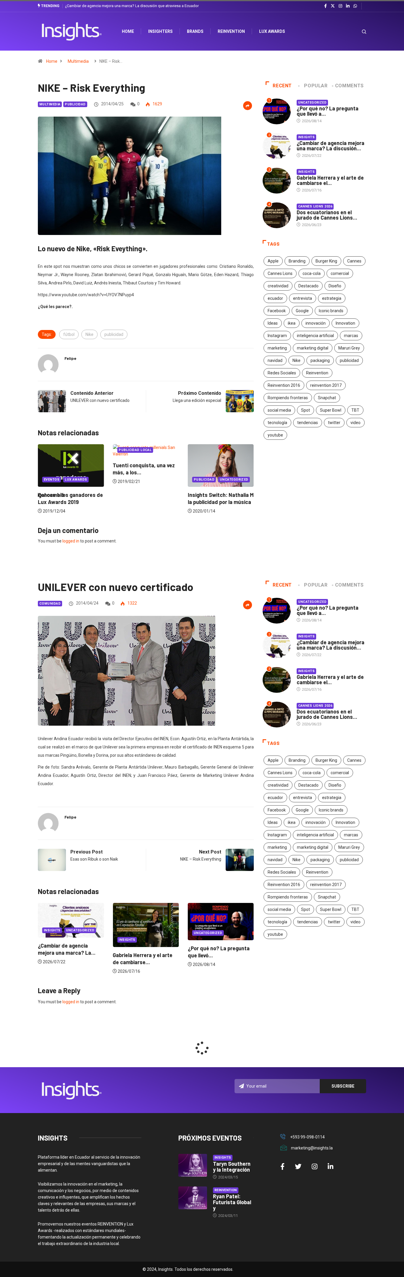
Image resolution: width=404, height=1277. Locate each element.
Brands (195, 31)
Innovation (345, 323)
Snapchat (327, 397)
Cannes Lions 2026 (315, 206)
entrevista (302, 298)
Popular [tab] (315, 85)
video (355, 422)
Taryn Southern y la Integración (232, 1166)
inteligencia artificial (315, 335)
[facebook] (325, 6)
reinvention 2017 (326, 385)
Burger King (326, 261)
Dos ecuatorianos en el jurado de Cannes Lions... (327, 215)
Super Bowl (330, 410)
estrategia (331, 298)
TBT (355, 410)
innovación (316, 323)
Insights (306, 137)
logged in (70, 541)
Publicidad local (60, 450)
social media (279, 410)
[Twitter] (333, 6)
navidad (275, 360)
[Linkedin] (348, 6)
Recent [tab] (282, 85)
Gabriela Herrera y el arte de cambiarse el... (330, 180)
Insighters (160, 31)
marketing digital (312, 348)
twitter (334, 422)
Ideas (273, 323)
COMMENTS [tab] (349, 85)
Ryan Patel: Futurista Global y (232, 1202)
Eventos (201, 480)
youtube (275, 435)
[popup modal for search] (356, 31)
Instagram (277, 335)
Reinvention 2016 (284, 385)
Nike (89, 334)
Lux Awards (272, 31)
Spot (305, 410)
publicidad (113, 334)
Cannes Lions (280, 273)
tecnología (277, 422)
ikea (291, 323)
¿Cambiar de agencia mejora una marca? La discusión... (330, 146)
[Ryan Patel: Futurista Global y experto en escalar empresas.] (192, 1198)
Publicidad (75, 104)
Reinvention (231, 31)
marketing (277, 348)
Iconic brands (331, 310)
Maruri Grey (349, 348)
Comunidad (50, 604)
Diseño (335, 286)
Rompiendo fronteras (288, 397)
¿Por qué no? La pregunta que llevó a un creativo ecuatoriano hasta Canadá (129, 6)
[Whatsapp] (355, 6)
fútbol (69, 334)
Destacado (308, 286)
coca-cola (312, 273)
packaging (320, 360)
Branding (297, 261)
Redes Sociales (282, 373)
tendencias (307, 422)
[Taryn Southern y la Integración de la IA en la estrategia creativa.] (192, 1165)
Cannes (354, 261)
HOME (128, 31)
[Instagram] (340, 6)
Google (302, 310)
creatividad (278, 286)
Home (51, 61)
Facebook (277, 310)
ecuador (275, 298)
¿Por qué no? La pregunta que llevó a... (327, 111)
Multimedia (78, 61)
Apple (273, 261)
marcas (351, 335)
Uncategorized (159, 480)
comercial (340, 273)
